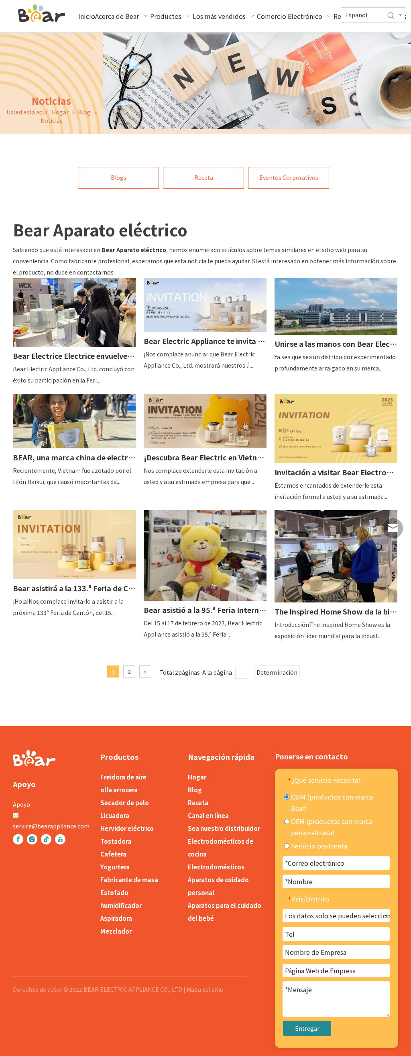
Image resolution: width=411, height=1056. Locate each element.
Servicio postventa (318, 845)
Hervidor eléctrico (127, 828)
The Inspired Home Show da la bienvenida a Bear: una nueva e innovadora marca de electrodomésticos (336, 611)
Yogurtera (115, 867)
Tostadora (115, 841)
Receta (203, 177)
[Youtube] (60, 839)
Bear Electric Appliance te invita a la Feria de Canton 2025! (205, 341)
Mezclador (116, 931)
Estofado (114, 892)
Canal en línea (208, 815)
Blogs (118, 177)
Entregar (307, 1028)
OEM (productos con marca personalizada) (330, 826)
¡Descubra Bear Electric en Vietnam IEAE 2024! (205, 457)
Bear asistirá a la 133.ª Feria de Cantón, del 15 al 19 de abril (74, 588)
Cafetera (113, 854)
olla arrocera (119, 789)
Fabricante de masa (129, 879)
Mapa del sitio (205, 989)
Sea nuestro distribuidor (224, 828)
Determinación (276, 672)
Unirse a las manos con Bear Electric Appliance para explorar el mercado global (336, 343)
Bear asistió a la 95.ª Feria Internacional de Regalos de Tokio (205, 609)
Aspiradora (116, 918)
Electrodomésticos (216, 867)
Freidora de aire (123, 777)
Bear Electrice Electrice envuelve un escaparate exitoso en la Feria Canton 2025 (74, 355)
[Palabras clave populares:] (391, 15)
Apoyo (21, 804)
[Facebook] (18, 839)
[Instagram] (32, 839)
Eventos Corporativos (288, 177)
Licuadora (114, 815)
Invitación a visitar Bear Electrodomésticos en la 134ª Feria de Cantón (336, 472)
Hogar (197, 777)
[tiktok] (46, 839)
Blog (195, 789)
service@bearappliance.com (51, 826)
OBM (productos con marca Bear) (331, 802)
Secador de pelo (124, 802)
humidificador (121, 905)
